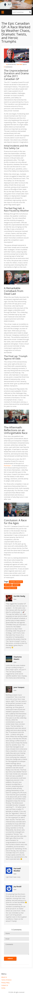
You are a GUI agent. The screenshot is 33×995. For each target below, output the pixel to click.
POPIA (3, 988)
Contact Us (4, 985)
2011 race (8, 585)
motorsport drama (10, 588)
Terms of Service (6, 980)
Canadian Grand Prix (16, 581)
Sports (25, 64)
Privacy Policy (5, 982)
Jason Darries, (12, 64)
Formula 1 (7, 466)
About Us (4, 977)
